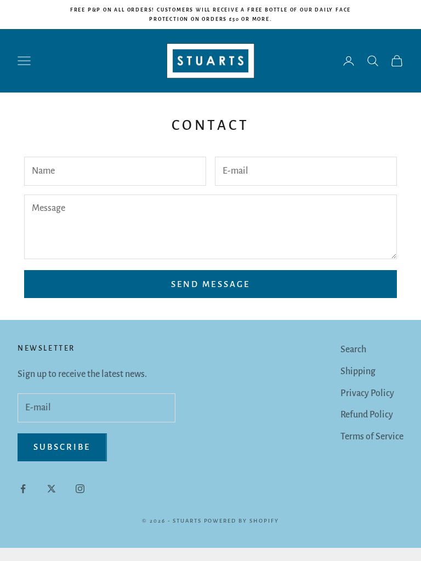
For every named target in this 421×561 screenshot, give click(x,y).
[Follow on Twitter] (51, 488)
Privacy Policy (367, 393)
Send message (210, 284)
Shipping (358, 371)
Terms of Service (371, 437)
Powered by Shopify (242, 521)
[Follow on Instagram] (80, 488)
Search (353, 349)
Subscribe (62, 446)
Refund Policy (366, 415)
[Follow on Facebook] (23, 488)
